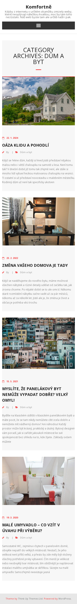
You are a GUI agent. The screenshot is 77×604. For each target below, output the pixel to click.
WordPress (64, 598)
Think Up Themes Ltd (30, 598)
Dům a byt (26, 152)
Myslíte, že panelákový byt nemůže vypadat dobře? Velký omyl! (35, 394)
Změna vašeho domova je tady (35, 265)
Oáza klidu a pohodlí (25, 145)
